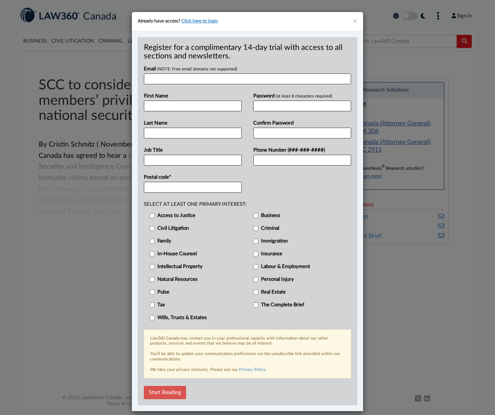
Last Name (155, 123)
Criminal (270, 228)
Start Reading (165, 392)
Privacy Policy (252, 369)
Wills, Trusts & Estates (182, 317)
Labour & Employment (285, 266)
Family (164, 241)
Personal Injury (277, 279)
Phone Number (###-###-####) (289, 150)
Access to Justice (176, 215)
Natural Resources (177, 279)
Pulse (163, 292)
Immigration (274, 241)
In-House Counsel (177, 253)
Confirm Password (273, 123)
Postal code (157, 177)
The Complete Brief (282, 304)
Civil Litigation (173, 228)
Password (292, 96)
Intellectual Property (180, 266)
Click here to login (199, 21)
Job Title (153, 150)
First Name (156, 96)
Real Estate (273, 292)
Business (270, 215)
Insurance (271, 253)
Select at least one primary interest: (195, 204)
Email (190, 69)
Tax (161, 304)
